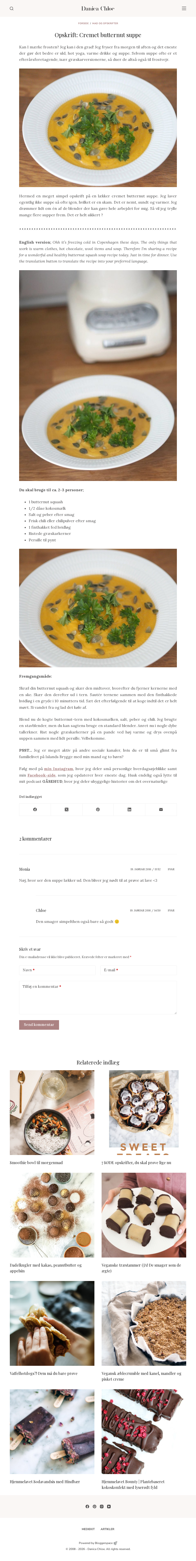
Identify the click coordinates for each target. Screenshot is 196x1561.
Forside (83, 23)
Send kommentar (39, 1024)
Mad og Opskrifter (105, 23)
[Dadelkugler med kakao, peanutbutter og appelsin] (52, 1215)
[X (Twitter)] (66, 810)
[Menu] (184, 8)
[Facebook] (35, 810)
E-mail (111, 970)
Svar (171, 869)
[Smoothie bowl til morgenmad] (52, 1112)
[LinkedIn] (129, 810)
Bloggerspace (104, 1543)
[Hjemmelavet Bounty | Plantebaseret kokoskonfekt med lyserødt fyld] (144, 1431)
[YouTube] (109, 1506)
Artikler (107, 1529)
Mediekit (88, 1529)
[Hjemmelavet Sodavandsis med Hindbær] (52, 1431)
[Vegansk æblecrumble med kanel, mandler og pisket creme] (144, 1323)
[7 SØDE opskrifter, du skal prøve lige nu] (144, 1112)
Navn (29, 970)
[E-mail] (161, 810)
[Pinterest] (98, 810)
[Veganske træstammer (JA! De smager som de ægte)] (144, 1215)
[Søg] (11, 8)
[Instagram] (101, 1506)
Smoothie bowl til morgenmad (36, 1162)
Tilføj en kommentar (42, 986)
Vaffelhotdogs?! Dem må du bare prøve (43, 1373)
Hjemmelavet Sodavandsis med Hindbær (45, 1481)
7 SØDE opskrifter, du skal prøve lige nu (136, 1162)
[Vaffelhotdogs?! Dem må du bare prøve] (52, 1323)
